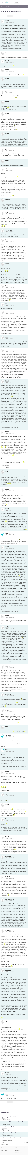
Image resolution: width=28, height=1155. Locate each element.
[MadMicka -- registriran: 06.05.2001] (2, 877)
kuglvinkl (7, 533)
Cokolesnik (8, 856)
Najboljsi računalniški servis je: (10, 1133)
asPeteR (7, 169)
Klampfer (7, 199)
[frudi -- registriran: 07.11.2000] (2, 350)
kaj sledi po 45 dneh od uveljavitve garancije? (11, 1127)
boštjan (9, 48)
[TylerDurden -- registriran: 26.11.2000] (2, 230)
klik (25, 1085)
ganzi (3, 1129)
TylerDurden (8, 230)
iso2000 (7, 627)
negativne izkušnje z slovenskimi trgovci (12, 1122)
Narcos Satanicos (9, 899)
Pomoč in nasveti (9, 1130)
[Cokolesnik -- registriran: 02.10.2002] (2, 857)
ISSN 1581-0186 (18, 1152)
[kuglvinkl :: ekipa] (2, 534)
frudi (6, 350)
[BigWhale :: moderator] (2, 750)
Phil (6, 1021)
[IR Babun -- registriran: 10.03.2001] (2, 666)
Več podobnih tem (4, 1144)
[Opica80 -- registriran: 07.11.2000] (2, 21)
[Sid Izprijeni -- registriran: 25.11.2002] (2, 970)
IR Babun (7, 666)
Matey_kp (3, 1118)
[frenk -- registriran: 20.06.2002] (2, 337)
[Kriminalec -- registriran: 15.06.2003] (2, 694)
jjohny (6, 212)
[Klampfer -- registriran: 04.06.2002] (2, 200)
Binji (6, 91)
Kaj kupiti (8, 1119)
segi (6, 794)
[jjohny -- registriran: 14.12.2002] (2, 213)
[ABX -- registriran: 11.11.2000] (2, 304)
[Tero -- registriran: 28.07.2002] (2, 53)
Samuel (7, 101)
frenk (6, 337)
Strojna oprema (9, 1140)
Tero (6, 52)
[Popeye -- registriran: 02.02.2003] (2, 432)
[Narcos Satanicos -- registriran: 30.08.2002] (2, 900)
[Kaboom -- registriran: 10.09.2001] (2, 312)
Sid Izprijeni (8, 970)
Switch (7, 710)
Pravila (2, 1147)
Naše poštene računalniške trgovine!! (11, 1137)
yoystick (3, 1139)
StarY (6, 240)
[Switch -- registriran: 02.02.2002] (2, 710)
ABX (6, 304)
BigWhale (7, 749)
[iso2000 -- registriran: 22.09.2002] (2, 627)
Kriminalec (8, 694)
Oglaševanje (17, 1150)
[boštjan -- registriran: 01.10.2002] (2, 161)
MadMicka (7, 876)
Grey (3, 1123)
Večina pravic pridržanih (20, 1147)
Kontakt (3, 1152)
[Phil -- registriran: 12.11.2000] (2, 1022)
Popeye (7, 431)
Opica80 (7, 20)
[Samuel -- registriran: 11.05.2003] (2, 102)
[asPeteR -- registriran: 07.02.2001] (2, 169)
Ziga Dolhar (8, 735)
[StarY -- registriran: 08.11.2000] (2, 240)
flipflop (7, 69)
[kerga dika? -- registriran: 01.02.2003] (2, 931)
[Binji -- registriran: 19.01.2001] (2, 92)
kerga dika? (8, 930)
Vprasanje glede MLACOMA (9, 1117)
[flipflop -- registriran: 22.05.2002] (2, 70)
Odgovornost (4, 1150)
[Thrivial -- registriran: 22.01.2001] (2, 819)
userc (3, 1134)
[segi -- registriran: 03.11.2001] (2, 794)
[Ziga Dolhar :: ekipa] (2, 736)
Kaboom (7, 312)
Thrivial (7, 819)
